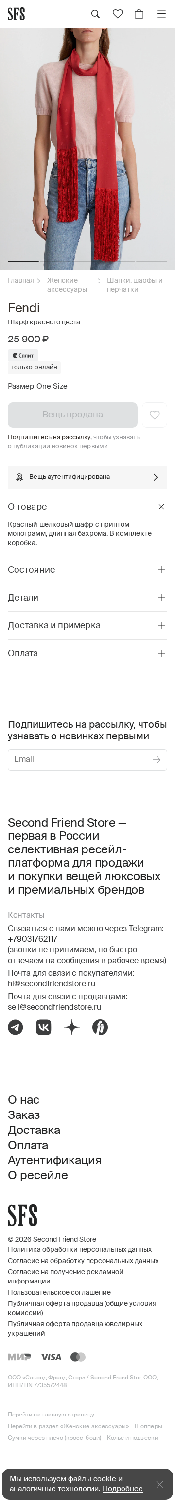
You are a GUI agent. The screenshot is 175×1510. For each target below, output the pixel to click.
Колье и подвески (132, 1438)
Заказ (24, 1115)
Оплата (28, 1145)
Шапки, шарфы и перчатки (135, 285)
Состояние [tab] (31, 570)
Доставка (34, 1130)
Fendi (24, 308)
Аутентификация (55, 1161)
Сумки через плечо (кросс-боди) (54, 1438)
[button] (23, 261)
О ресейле (38, 1176)
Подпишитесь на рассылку (49, 437)
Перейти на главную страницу (51, 1415)
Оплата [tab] (23, 653)
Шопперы (148, 1427)
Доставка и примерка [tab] (54, 626)
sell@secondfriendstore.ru (54, 1008)
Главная (21, 280)
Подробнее (123, 1488)
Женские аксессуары (67, 285)
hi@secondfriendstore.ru (51, 984)
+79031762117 (32, 940)
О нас (23, 1100)
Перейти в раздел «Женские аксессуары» (68, 1427)
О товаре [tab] (27, 507)
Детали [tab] (23, 598)
